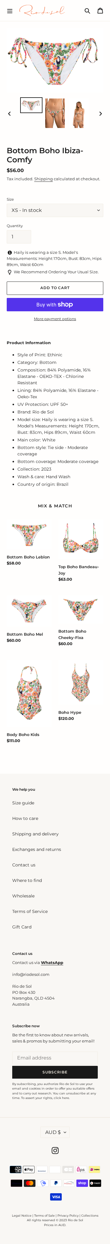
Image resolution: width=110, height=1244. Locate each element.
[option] (31, 105)
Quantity (15, 225)
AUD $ (53, 1132)
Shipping (43, 178)
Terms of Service (30, 911)
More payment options (55, 318)
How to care (25, 818)
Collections (89, 1216)
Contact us (23, 865)
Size (10, 199)
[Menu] (9, 10)
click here (61, 1098)
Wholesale (23, 896)
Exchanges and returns (36, 849)
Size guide (23, 803)
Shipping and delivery (35, 834)
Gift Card (21, 927)
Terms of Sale (44, 1216)
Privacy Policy (68, 1216)
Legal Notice (21, 1216)
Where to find (27, 880)
